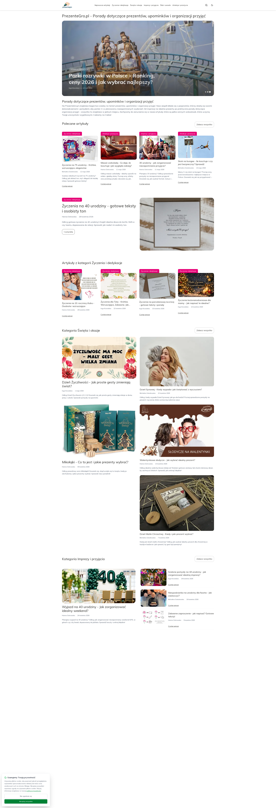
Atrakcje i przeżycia (180, 5)
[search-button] (206, 5)
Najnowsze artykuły (102, 5)
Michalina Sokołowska (77, 88)
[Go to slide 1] (205, 92)
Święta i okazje (136, 5)
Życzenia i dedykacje (120, 5)
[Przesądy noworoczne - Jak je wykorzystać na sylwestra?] (138, 58)
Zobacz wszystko (204, 124)
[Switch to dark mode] (212, 5)
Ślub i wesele (165, 5)
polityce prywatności (34, 791)
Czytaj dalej (68, 232)
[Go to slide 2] (207, 92)
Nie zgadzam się (26, 796)
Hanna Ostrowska (107, 169)
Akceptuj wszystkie (26, 801)
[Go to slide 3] (210, 92)
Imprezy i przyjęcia (151, 5)
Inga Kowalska (106, 308)
